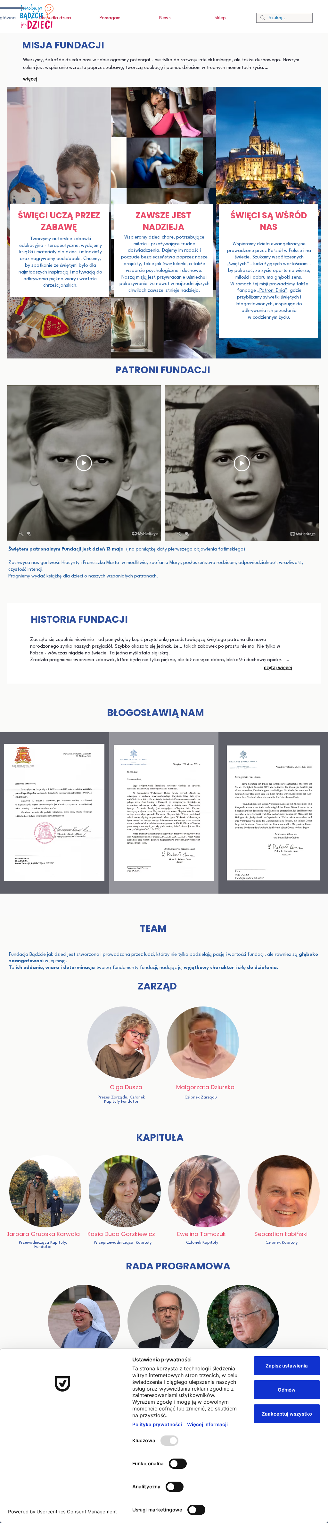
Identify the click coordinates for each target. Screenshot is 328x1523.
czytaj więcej (278, 667)
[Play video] (84, 463)
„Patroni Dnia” (272, 290)
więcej (30, 79)
